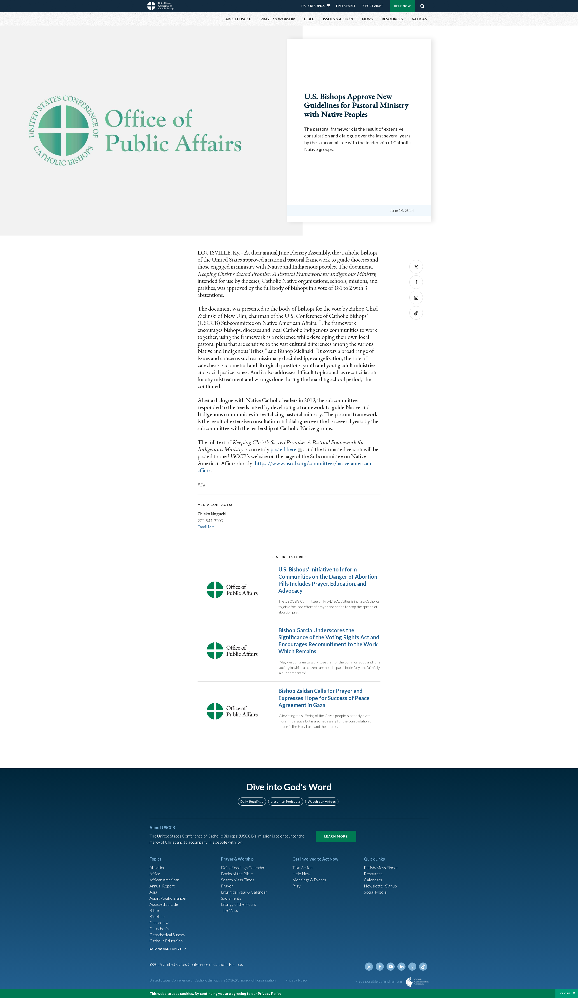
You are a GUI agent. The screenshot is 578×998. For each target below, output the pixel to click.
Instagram (416, 297)
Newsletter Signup (380, 885)
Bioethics (157, 916)
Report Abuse (372, 6)
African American (164, 879)
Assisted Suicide (163, 904)
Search (422, 6)
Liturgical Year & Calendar (244, 891)
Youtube (391, 967)
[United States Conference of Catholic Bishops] (160, 6)
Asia (153, 891)
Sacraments (231, 898)
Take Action (302, 867)
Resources (373, 873)
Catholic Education (166, 940)
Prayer (227, 885)
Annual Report (162, 885)
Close (565, 993)
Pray (296, 885)
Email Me (206, 526)
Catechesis (159, 928)
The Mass (229, 910)
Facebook (416, 282)
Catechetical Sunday (167, 934)
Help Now (402, 6)
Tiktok (416, 313)
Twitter (416, 267)
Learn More (336, 836)
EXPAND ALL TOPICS (165, 948)
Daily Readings (313, 6)
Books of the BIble (237, 873)
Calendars (373, 879)
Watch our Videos (322, 801)
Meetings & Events (309, 879)
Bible (154, 910)
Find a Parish (346, 6)
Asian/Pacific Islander (168, 898)
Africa (154, 873)
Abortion (157, 867)
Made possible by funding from (379, 981)
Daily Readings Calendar (330, 5)
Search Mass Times (237, 879)
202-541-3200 (210, 520)
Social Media (375, 891)
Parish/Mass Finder (381, 867)
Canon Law (158, 922)
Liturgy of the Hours (238, 904)
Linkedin (401, 967)
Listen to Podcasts (286, 801)
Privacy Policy (296, 980)
